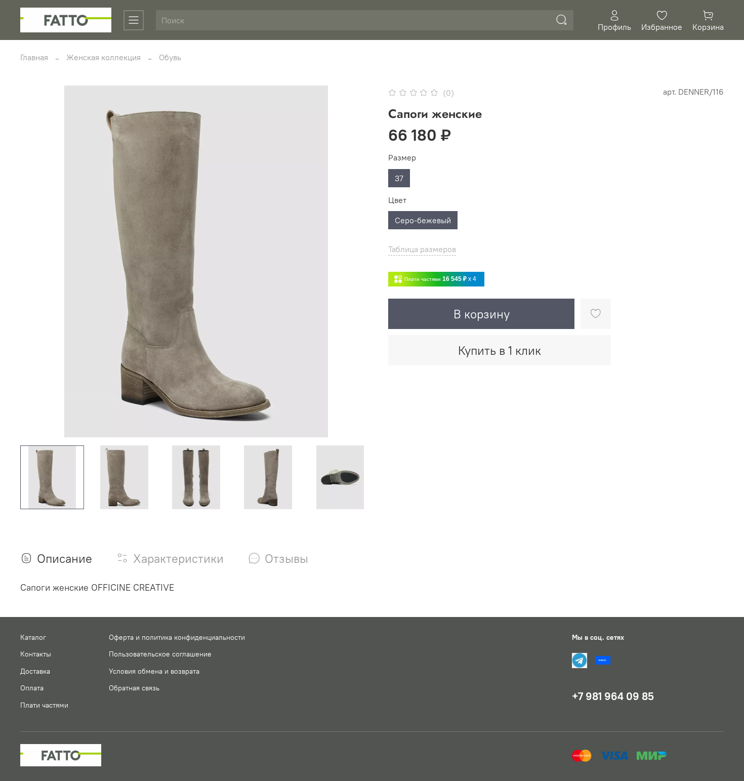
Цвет (397, 200)
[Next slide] (356, 262)
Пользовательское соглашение (160, 654)
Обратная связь (134, 687)
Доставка (35, 671)
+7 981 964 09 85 (613, 696)
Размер (402, 157)
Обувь (170, 57)
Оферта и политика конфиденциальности (177, 637)
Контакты (35, 654)
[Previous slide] (36, 262)
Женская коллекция (103, 57)
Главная (34, 57)
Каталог (33, 637)
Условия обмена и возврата (154, 671)
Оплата (32, 687)
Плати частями (44, 705)
